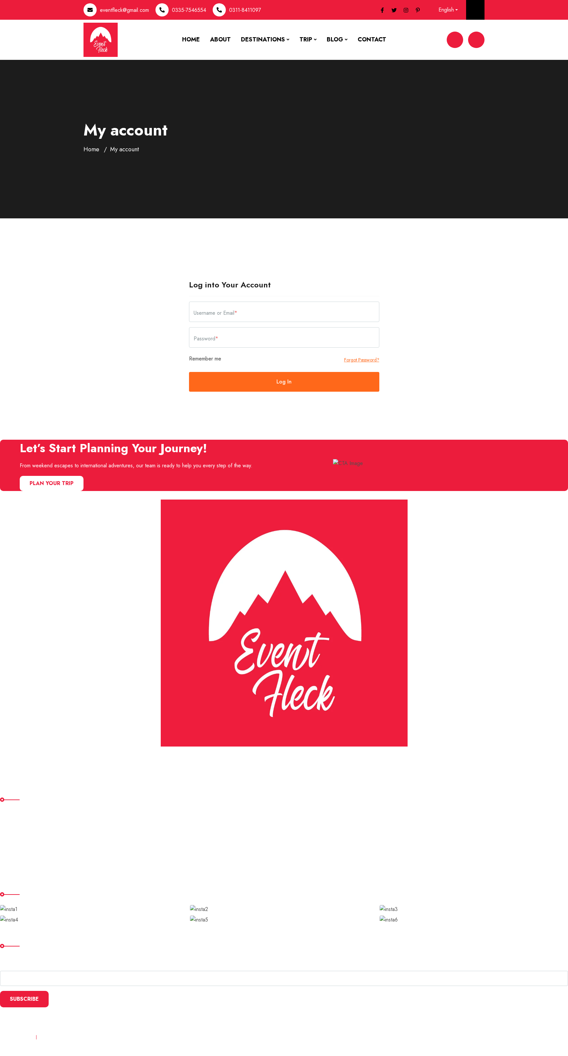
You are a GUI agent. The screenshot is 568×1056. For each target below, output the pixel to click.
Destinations (263, 39)
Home (191, 39)
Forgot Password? (361, 359)
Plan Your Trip (52, 483)
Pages (12, 841)
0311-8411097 (245, 10)
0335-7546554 (189, 10)
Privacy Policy (15, 1037)
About (220, 39)
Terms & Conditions (61, 1037)
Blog (335, 39)
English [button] (446, 9)
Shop (11, 854)
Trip (305, 39)
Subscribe (24, 999)
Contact (372, 39)
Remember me (205, 358)
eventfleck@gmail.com (124, 10)
